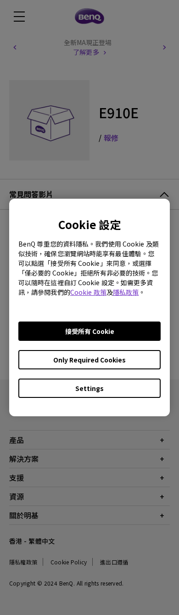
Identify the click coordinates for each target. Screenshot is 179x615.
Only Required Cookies (89, 359)
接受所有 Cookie (89, 331)
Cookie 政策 (88, 292)
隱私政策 (126, 292)
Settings (89, 388)
